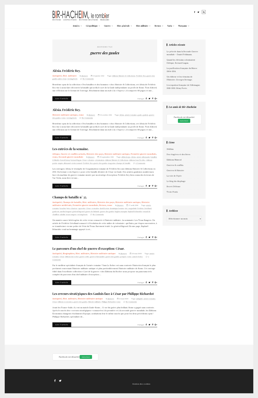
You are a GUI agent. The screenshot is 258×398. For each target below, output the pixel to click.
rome (81, 115)
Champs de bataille (72, 202)
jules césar (62, 79)
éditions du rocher (72, 257)
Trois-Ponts (172, 192)
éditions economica (65, 302)
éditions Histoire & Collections (123, 76)
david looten (104, 208)
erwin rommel (76, 163)
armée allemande (143, 157)
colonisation (99, 160)
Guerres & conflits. (175, 165)
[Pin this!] (152, 98)
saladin (62, 214)
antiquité (139, 299)
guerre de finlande (92, 211)
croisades (95, 208)
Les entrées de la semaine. (70, 149)
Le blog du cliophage (176, 181)
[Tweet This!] (149, 98)
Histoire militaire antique (65, 115)
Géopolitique (92, 26)
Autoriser (184, 121)
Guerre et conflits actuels (73, 154)
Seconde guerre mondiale (71, 157)
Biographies (68, 253)
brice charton (72, 208)
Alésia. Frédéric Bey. (66, 71)
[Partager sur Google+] (156, 98)
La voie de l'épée (174, 176)
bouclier (63, 208)
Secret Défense (173, 186)
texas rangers (71, 214)
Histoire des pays (94, 154)
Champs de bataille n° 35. (69, 197)
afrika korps (125, 157)
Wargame (182, 26)
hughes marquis (121, 211)
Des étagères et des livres (178, 154)
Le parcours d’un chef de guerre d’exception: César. (88, 249)
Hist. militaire (142, 26)
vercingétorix (72, 79)
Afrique (56, 154)
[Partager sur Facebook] (146, 98)
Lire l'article (61, 98)
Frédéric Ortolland (144, 208)
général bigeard (78, 211)
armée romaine (131, 115)
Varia (169, 26)
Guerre (107, 26)
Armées (76, 26)
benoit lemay (65, 160)
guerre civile (84, 257)
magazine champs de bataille (119, 163)
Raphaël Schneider (135, 211)
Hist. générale (123, 26)
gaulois (145, 115)
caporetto (81, 208)
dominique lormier (117, 208)
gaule (139, 115)
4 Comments (140, 163)
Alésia (121, 115)
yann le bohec (137, 257)
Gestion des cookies (141, 384)
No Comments (88, 79)
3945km (170, 149)
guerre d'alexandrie (97, 257)
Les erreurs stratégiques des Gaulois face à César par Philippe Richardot (103, 294)
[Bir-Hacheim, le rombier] (81, 20)
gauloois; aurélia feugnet (61, 211)
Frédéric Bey (141, 76)
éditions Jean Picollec (137, 160)
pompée (123, 257)
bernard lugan (76, 160)
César (84, 160)
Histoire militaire (94, 302)
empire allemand (64, 163)
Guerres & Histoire (175, 170)
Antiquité (57, 76)
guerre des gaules (100, 163)
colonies (90, 160)
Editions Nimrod (174, 160)
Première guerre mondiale (143, 154)
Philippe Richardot (109, 302)
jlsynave (85, 76)
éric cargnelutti (130, 208)
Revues (158, 26)
